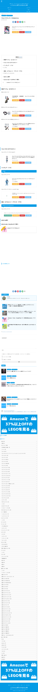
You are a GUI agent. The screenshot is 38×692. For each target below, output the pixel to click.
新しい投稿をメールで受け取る (6, 359)
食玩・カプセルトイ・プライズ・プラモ (13, 71)
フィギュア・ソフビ (8, 65)
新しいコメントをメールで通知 (6, 356)
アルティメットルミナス (9, 73)
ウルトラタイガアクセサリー (10, 62)
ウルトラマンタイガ (9, 331)
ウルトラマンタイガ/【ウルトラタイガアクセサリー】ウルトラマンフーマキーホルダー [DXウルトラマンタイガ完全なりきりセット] (23, 157)
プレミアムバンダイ (8, 215)
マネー (9, 11)
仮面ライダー (9, 7)
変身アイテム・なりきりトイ (10, 59)
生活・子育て (28, 11)
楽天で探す (22, 100)
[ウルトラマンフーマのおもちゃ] (20, 22)
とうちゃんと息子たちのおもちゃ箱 (19, 5)
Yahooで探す (28, 100)
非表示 (20, 57)
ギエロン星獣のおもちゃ (11, 377)
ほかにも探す (7, 76)
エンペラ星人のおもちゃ (11, 405)
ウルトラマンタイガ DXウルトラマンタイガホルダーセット (23, 111)
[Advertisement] (19, 46)
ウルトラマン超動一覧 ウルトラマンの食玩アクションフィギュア (19, 371)
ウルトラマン (28, 7)
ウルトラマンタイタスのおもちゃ (9, 410)
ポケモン (9, 9)
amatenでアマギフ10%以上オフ (13, 82)
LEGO (28, 9)
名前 (3, 350)
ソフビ (5, 67)
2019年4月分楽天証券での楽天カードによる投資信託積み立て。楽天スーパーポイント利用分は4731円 (20, 411)
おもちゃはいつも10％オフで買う (11, 79)
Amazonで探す (15, 100)
